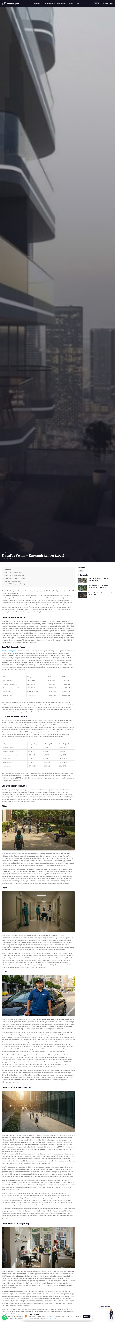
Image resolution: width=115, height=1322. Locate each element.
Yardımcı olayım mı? (105, 1306)
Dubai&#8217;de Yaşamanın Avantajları (15, 584)
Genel (81, 570)
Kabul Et (86, 1316)
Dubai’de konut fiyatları (9, 651)
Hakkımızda (61, 3)
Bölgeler (37, 3)
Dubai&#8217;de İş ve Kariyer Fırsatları (14, 578)
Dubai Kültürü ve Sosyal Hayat (12, 581)
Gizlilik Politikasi (53, 1318)
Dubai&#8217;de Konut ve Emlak (13, 572)
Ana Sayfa (4, 552)
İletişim (71, 3)
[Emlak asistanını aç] (111, 1314)
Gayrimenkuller (48, 3)
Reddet (78, 1316)
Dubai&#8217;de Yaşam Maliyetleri (14, 575)
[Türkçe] (111, 3)
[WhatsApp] (4, 1317)
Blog (77, 3)
